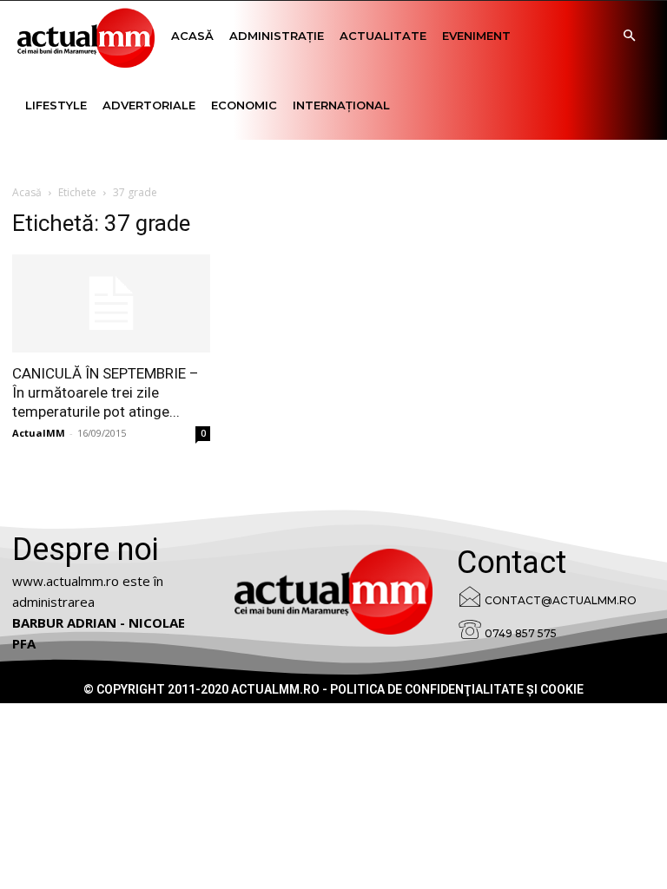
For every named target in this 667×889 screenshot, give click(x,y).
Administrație (276, 36)
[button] (629, 36)
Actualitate (383, 36)
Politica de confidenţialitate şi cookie (457, 689)
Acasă (192, 36)
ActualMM (38, 432)
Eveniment (476, 36)
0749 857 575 (521, 633)
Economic (244, 105)
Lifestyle (56, 105)
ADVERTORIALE (148, 105)
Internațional (341, 105)
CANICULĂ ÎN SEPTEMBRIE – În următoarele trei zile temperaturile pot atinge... (105, 392)
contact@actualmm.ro (561, 600)
